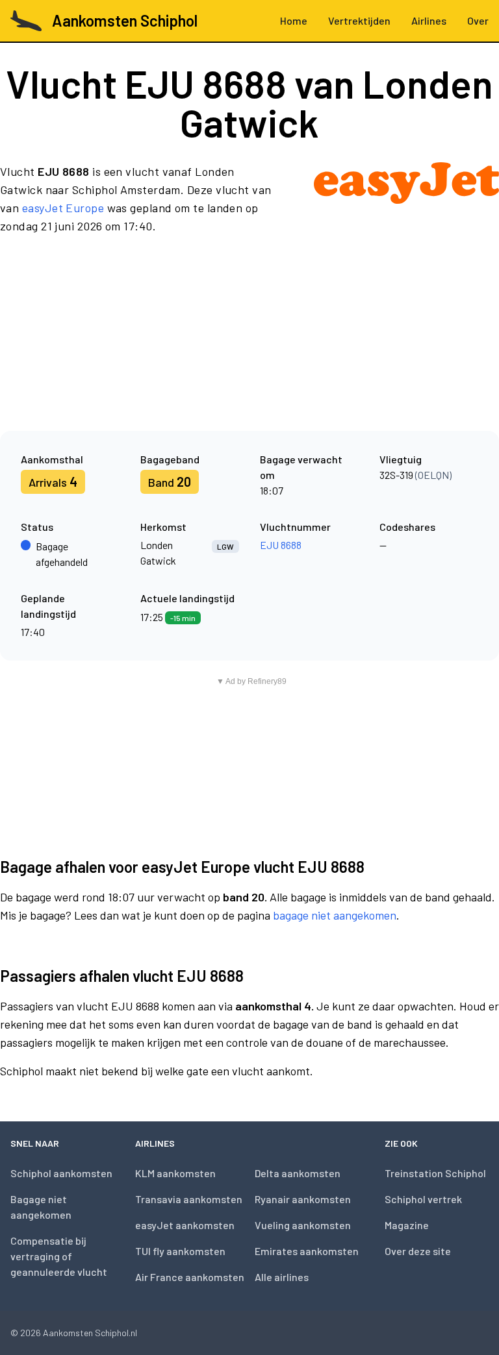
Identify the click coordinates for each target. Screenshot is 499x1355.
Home (293, 20)
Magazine (407, 1225)
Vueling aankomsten (303, 1225)
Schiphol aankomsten (61, 1173)
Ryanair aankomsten (303, 1199)
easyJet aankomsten (185, 1225)
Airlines (428, 20)
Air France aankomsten (189, 1277)
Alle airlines (282, 1277)
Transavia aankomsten (188, 1199)
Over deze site (418, 1251)
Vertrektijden (359, 20)
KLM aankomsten (175, 1173)
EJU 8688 (280, 545)
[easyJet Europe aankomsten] (406, 198)
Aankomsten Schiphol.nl (90, 1332)
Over (478, 20)
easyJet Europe (63, 208)
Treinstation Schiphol (435, 1173)
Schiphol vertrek (423, 1199)
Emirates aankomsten (307, 1251)
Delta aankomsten (297, 1173)
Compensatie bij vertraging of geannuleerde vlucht (58, 1256)
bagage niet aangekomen (334, 915)
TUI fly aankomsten (180, 1251)
